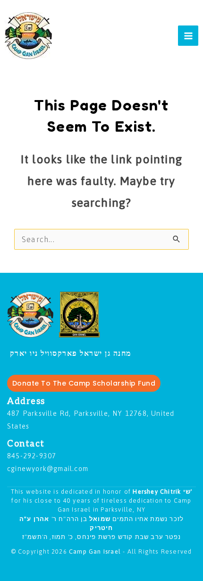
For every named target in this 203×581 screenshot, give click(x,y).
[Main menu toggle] (188, 35)
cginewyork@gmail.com (47, 468)
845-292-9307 (31, 456)
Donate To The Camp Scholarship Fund (84, 383)
